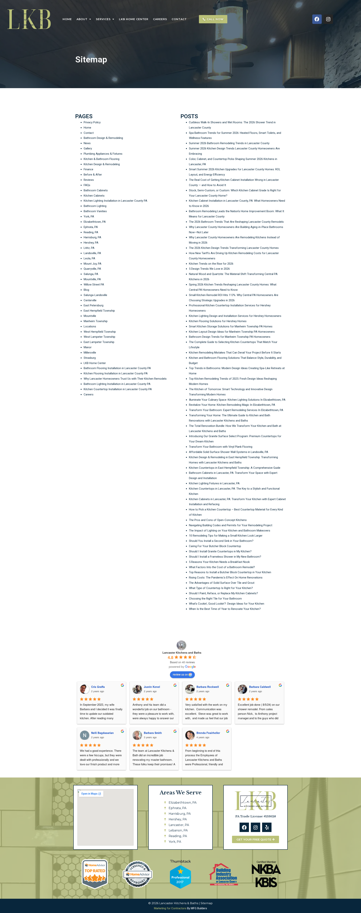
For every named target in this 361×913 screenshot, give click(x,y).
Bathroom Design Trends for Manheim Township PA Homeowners (229, 336)
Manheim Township (96, 321)
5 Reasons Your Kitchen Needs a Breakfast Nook (219, 562)
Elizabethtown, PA (95, 221)
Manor (88, 347)
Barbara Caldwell (260, 687)
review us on (180, 674)
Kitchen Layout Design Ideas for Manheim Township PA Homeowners (232, 331)
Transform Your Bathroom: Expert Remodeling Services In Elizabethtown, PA (236, 410)
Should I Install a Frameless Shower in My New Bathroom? (225, 556)
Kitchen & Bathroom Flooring (101, 159)
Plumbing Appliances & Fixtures (103, 153)
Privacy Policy (92, 122)
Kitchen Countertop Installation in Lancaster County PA (118, 389)
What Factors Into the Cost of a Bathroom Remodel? (222, 567)
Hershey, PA (91, 242)
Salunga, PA (91, 274)
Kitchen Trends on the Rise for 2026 (211, 263)
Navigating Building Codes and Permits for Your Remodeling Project (230, 525)
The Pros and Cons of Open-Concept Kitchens (218, 520)
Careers (160, 19)
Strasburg (90, 358)
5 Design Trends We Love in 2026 (209, 268)
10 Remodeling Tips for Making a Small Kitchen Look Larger (225, 535)
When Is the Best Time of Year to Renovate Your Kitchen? (225, 609)
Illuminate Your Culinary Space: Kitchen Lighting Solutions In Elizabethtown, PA (237, 399)
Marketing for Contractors (170, 908)
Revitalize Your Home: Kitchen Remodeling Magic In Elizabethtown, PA (232, 405)
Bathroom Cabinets (96, 190)
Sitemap (207, 903)
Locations (90, 326)
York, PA (89, 216)
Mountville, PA (92, 279)
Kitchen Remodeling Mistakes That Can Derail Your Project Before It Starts (235, 352)
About (82, 19)
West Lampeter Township (99, 336)
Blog (86, 289)
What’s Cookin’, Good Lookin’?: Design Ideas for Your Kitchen (226, 603)
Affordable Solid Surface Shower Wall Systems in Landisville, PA (228, 452)
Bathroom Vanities (95, 211)
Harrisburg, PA (92, 237)
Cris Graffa (98, 687)
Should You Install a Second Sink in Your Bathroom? (221, 541)
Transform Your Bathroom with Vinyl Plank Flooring (220, 446)
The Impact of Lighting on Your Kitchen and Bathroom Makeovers (229, 530)
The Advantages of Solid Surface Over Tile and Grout (221, 582)
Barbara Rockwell (207, 687)
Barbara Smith (153, 733)
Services (103, 19)
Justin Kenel (152, 687)
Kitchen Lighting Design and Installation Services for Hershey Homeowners (235, 316)
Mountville (90, 316)
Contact (179, 19)
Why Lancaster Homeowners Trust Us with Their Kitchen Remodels (125, 378)
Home (67, 19)
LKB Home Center (133, 19)
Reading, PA (91, 232)
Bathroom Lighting (95, 206)
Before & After (93, 174)
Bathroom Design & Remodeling (103, 138)
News (87, 143)
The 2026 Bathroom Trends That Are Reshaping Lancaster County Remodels (236, 221)
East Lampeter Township (99, 342)
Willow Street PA (94, 284)
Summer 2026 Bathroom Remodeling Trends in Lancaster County (229, 143)
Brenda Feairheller (208, 733)
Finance (88, 169)
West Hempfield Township (100, 331)
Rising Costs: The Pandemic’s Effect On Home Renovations (225, 577)
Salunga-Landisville (95, 295)
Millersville (90, 352)
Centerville (90, 300)
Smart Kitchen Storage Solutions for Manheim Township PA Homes (230, 326)
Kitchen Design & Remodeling (102, 164)
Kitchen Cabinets (94, 195)
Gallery (88, 148)
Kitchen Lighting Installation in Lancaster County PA (115, 200)
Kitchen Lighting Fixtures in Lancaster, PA (214, 483)
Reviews (89, 180)
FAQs (87, 185)
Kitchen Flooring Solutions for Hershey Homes (217, 321)
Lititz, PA (89, 248)
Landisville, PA (92, 253)
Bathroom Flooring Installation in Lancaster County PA (117, 368)
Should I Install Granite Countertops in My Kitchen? (220, 551)
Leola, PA (89, 258)
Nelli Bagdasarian (102, 733)
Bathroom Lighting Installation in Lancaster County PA (117, 384)
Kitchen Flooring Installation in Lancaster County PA (116, 373)
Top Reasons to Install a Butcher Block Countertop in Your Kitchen (230, 572)
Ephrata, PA (91, 227)
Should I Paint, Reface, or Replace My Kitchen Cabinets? (223, 593)
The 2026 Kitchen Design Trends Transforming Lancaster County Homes (234, 248)
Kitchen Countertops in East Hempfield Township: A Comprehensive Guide (234, 467)
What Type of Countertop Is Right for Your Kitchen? (221, 588)
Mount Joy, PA (92, 263)
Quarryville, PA (92, 268)
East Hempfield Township (99, 310)
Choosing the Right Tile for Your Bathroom (215, 598)
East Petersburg (93, 305)
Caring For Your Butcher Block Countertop (215, 546)
